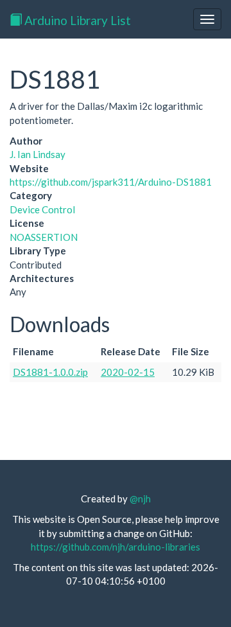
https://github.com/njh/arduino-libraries (115, 546)
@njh (140, 498)
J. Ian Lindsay (37, 154)
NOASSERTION (44, 237)
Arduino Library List (76, 20)
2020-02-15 (128, 372)
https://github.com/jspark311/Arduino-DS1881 (111, 182)
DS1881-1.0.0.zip (50, 372)
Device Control (42, 209)
